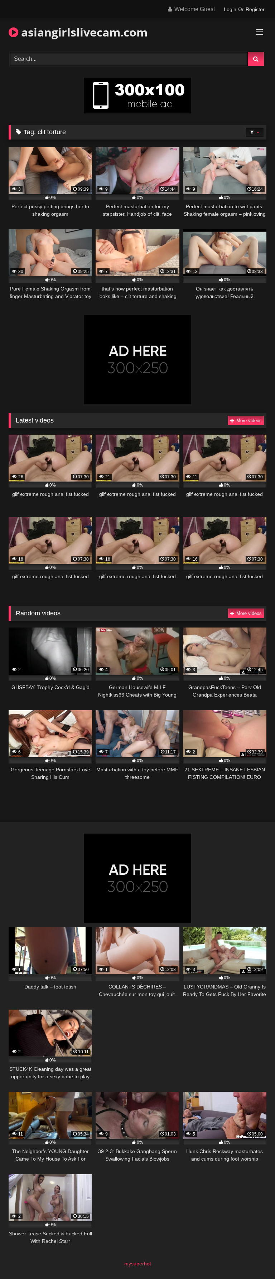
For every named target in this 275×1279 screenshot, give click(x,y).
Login (230, 9)
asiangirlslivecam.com (83, 32)
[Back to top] (253, 1258)
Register (255, 9)
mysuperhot (137, 1263)
